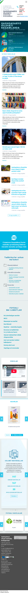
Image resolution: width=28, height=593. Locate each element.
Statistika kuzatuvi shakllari (16, 294)
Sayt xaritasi (5, 551)
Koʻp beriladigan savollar (12, 315)
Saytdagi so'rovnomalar (11, 348)
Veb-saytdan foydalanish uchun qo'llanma (6, 553)
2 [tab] (13, 510)
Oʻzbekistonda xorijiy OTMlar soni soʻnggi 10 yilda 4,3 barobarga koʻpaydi (13, 76)
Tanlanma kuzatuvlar (14, 291)
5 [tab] (17, 510)
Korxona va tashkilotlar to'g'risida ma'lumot (15, 281)
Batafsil (8, 435)
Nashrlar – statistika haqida (13, 327)
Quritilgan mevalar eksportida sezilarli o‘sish (17, 181)
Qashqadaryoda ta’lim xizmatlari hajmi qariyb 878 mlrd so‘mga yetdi (18, 192)
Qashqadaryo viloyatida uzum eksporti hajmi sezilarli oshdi (19, 169)
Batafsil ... (4, 90)
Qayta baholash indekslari (16, 289)
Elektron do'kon (18, 435)
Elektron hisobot (13, 275)
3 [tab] (14, 510)
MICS (5, 318)
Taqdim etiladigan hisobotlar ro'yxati (16, 277)
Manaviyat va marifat (10, 321)
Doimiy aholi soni (9, 345)
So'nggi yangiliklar (12, 80)
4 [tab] (16, 510)
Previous (1, 417)
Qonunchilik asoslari (14, 287)
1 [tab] (11, 510)
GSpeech (6, 592)
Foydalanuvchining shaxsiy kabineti (16, 268)
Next (26, 417)
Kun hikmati (7, 324)
